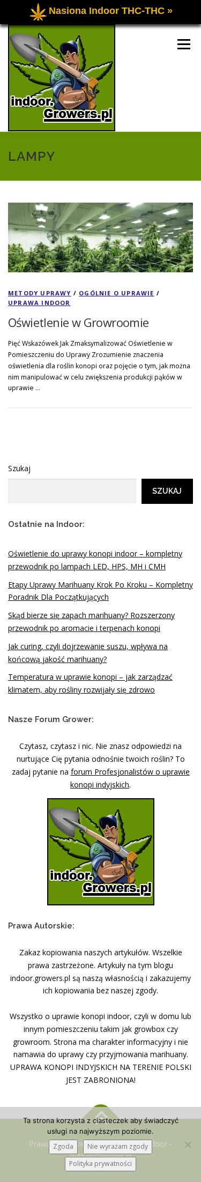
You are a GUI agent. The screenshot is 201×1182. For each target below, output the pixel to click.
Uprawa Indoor (39, 303)
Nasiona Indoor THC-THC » (111, 10)
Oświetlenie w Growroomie (78, 322)
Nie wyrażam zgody (117, 1146)
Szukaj (19, 468)
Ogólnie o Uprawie (116, 293)
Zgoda (63, 1146)
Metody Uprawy (39, 293)
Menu (183, 44)
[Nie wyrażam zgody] (187, 1144)
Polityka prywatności (100, 1163)
